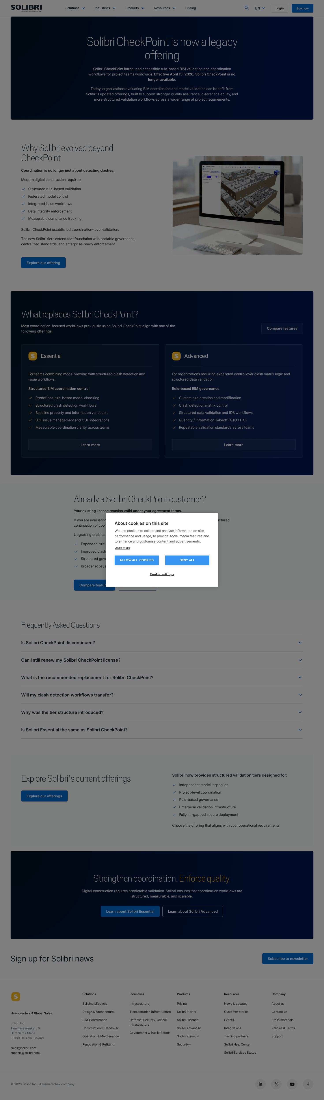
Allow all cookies (137, 560)
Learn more (122, 547)
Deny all (187, 560)
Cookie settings (162, 574)
